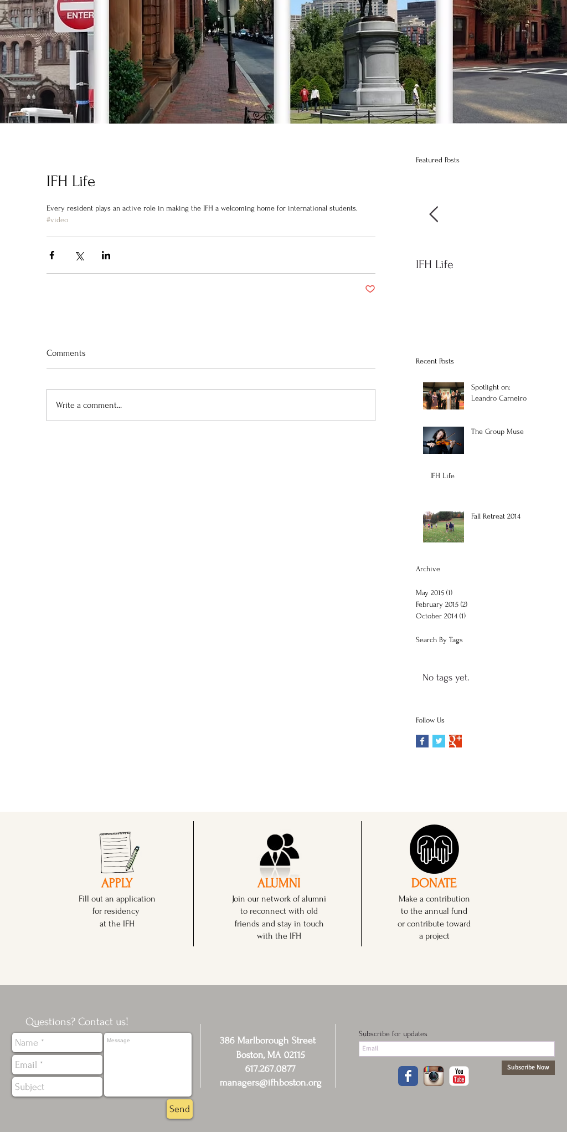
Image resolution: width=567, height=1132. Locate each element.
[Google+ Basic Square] (455, 741)
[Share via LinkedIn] (106, 255)
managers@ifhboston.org (271, 1082)
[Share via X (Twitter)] (79, 255)
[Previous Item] (434, 214)
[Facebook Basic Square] (422, 741)
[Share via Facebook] (52, 255)
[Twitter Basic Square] (438, 741)
